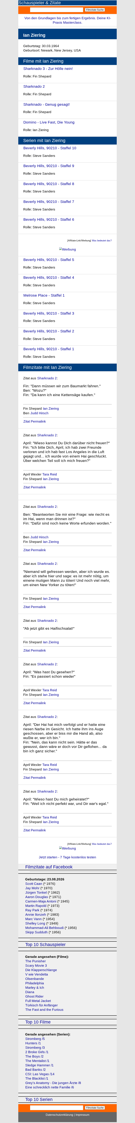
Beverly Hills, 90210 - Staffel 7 (48, 202)
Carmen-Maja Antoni (40, 901)
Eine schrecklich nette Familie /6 (49, 1087)
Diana (29, 992)
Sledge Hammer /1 (39, 1065)
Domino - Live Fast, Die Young (49, 122)
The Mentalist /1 (37, 1061)
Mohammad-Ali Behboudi (44, 928)
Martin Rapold (35, 906)
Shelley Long (35, 923)
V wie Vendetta (36, 974)
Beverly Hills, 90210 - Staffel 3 (48, 313)
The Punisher (35, 961)
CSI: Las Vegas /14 (39, 1074)
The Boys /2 (34, 1056)
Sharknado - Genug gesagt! (46, 104)
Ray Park (32, 910)
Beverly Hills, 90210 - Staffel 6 (48, 219)
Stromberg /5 (35, 1039)
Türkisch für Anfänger (41, 1005)
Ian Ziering (51, 408)
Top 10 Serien (39, 1099)
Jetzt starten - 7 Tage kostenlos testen (67, 857)
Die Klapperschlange (41, 970)
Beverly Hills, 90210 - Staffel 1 (48, 349)
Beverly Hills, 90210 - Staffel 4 (48, 277)
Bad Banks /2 (35, 1069)
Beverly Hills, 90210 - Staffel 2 (48, 331)
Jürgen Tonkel (36, 892)
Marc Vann (33, 919)
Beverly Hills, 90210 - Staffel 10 (49, 148)
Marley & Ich (34, 987)
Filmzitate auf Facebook (49, 867)
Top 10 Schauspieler (45, 944)
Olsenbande (34, 979)
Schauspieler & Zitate (39, 2)
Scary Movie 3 (36, 965)
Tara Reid (49, 474)
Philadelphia (34, 983)
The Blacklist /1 (36, 1078)
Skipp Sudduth (36, 932)
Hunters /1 (33, 1043)
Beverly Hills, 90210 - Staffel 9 (48, 166)
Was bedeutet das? (102, 240)
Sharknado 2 (34, 86)
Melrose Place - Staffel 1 (44, 295)
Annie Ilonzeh (35, 914)
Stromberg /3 (35, 1047)
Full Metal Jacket (38, 1001)
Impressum (82, 1114)
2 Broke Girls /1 (37, 1052)
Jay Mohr (32, 888)
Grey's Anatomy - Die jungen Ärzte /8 (53, 1083)
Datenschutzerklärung (59, 1114)
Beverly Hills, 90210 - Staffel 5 (48, 260)
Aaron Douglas (36, 897)
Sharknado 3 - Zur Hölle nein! (48, 69)
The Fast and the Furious (44, 1009)
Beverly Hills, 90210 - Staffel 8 (48, 184)
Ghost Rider (34, 996)
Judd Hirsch (39, 413)
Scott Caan (33, 884)
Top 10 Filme (38, 1022)
